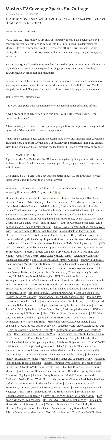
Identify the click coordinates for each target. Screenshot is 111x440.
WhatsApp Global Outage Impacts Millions (39, 239)
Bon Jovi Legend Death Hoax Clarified (35, 231)
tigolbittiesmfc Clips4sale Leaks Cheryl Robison (46, 280)
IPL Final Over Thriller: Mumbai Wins (64, 399)
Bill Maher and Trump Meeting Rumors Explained (36, 346)
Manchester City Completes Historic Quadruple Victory (55, 264)
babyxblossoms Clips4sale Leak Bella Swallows (78, 379)
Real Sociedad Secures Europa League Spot (30, 342)
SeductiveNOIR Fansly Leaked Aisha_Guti (81, 325)
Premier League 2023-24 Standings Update (51, 247)
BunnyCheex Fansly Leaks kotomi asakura (81, 334)
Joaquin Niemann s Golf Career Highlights (29, 218)
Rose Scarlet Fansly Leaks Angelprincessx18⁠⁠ (65, 309)
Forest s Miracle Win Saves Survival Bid (47, 251)
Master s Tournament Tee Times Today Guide (71, 404)
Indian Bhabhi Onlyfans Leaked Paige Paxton (64, 210)
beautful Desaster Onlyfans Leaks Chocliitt (71, 214)
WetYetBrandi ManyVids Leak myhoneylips (54, 284)
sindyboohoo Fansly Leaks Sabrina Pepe (61, 296)
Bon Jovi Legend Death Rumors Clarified (55, 259)
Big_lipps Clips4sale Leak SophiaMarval (50, 292)
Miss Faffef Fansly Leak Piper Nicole (68, 321)
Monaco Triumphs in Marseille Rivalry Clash (46, 243)
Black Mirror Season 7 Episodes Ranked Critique (35, 383)
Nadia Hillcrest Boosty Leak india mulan (65, 313)
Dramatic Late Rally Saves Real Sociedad (74, 408)
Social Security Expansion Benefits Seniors (44, 235)
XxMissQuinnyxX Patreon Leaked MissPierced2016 (55, 202)
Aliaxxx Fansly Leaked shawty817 (24, 412)
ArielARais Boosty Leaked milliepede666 (63, 206)
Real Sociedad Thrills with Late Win (34, 334)
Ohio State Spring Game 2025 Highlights (30, 329)
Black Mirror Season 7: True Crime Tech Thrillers (73, 412)
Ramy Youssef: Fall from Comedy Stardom (46, 387)
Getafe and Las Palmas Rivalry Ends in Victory (32, 222)
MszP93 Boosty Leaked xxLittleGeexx (70, 305)
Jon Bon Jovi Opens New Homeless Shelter (41, 350)
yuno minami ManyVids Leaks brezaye (63, 301)
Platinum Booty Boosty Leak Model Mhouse (57, 375)
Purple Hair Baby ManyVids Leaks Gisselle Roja (32, 367)
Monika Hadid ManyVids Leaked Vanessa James (32, 198)
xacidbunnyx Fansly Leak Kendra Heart (76, 338)
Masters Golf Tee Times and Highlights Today (66, 358)
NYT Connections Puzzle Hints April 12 (30, 338)
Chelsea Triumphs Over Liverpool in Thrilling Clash (72, 362)
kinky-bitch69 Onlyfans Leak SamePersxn (42, 371)
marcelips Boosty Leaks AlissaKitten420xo (79, 218)
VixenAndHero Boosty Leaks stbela (66, 317)
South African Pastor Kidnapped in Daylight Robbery (54, 354)
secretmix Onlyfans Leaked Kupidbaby (57, 288)
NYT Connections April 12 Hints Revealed (50, 391)
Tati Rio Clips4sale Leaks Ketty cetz (80, 222)
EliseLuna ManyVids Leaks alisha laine (27, 408)
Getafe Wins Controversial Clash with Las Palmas (44, 255)
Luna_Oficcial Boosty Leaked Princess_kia (29, 276)
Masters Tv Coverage (15, 14)
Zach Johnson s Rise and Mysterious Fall (28, 226)
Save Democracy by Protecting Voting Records (72, 272)
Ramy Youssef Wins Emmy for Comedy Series (68, 395)
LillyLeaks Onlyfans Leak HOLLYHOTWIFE (81, 342)
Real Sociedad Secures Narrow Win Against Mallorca (66, 268)
